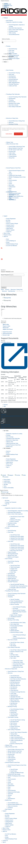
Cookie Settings (7, 482)
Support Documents (7, 331)
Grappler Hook (13, 568)
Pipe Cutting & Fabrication (15, 106)
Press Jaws (11, 52)
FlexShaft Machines (14, 84)
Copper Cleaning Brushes (16, 737)
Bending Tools (13, 710)
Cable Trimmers (12, 154)
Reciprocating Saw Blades (16, 625)
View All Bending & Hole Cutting (17, 622)
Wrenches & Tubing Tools (12, 118)
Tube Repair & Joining (13, 717)
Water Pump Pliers (14, 700)
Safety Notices (9, 228)
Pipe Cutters (13, 658)
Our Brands (6, 7)
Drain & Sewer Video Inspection (16, 29)
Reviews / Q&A (6, 335)
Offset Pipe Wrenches (15, 685)
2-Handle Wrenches (15, 701)
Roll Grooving (12, 101)
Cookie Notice (7, 481)
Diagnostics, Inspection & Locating (14, 22)
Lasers (10, 181)
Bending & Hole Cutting (14, 103)
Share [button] (2, 309)
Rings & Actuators (13, 53)
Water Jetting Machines (14, 82)
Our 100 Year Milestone (11, 245)
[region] (14, 131)
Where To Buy (7, 233)
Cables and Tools (13, 85)
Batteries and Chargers (14, 58)
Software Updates (10, 230)
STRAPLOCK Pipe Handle (15, 175)
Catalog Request (10, 226)
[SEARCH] (11, 281)
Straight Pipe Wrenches (15, 677)
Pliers (10, 188)
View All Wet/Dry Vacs (14, 194)
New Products (9, 20)
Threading (11, 100)
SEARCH (3, 287)
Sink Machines (12, 76)
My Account (5, 497)
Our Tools (6, 430)
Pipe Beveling (12, 98)
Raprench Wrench (14, 683)
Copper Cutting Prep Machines (17, 738)
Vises (10, 178)
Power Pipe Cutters (14, 656)
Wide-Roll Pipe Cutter (18, 667)
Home (2, 289)
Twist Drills (10, 793)
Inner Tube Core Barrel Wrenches (18, 679)
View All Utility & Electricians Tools (17, 146)
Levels (10, 183)
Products (6, 17)
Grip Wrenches (13, 703)
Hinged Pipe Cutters (17, 665)
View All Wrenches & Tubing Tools (17, 120)
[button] (14, 1)
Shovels (10, 795)
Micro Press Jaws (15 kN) (16, 550)
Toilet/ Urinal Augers (15, 567)
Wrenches (11, 122)
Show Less (3, 321)
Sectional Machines (13, 79)
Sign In (7, 467)
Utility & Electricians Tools (12, 143)
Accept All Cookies (18, 133)
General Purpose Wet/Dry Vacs (16, 196)
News (7, 239)
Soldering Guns (14, 728)
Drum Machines (12, 77)
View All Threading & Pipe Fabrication (17, 96)
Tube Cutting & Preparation (14, 729)
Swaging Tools (13, 715)
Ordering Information (7, 333)
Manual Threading (14, 604)
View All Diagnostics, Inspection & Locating (18, 510)
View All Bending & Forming (16, 709)
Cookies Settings (9, 133)
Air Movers (11, 199)
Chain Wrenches (14, 690)
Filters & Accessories (13, 197)
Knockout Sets (12, 151)
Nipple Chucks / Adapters (16, 615)
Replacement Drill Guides (14, 792)
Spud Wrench (13, 688)
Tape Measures (11, 798)
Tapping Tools (13, 629)
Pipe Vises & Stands (13, 105)
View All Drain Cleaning (14, 72)
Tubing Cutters (13, 733)
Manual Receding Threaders (19, 611)
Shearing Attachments (14, 55)
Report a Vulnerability (9, 487)
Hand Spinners (13, 570)
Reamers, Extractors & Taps (16, 651)
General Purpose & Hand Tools (13, 167)
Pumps (10, 173)
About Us (6, 236)
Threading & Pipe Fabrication (13, 94)
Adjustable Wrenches (15, 696)
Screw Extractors (12, 790)
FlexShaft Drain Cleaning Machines (18, 586)
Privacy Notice (7, 479)
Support (5, 216)
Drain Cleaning (9, 70)
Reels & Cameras (14, 521)
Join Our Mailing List (11, 240)
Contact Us (8, 231)
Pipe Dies (15, 613)
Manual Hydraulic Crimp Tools (16, 148)
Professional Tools (8, 5)
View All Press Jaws (15, 544)
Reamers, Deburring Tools (16, 743)
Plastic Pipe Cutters (15, 735)
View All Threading (14, 599)
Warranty (8, 221)
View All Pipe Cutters (18, 660)
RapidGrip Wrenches (15, 680)
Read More (3, 322)
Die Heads (15, 608)
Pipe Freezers (13, 723)
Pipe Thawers (13, 724)
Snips (9, 796)
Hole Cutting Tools (14, 624)
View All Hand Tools (15, 565)
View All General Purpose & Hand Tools (17, 765)
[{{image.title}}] (7, 297)
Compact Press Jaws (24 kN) (17, 547)
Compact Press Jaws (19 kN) (17, 548)
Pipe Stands (13, 645)
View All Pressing (13, 48)
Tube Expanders (14, 714)
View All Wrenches (14, 675)
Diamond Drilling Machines (19, 638)
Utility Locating (12, 32)
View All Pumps (14, 769)
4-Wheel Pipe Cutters (18, 662)
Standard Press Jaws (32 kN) (17, 545)
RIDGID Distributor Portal (12, 244)
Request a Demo (7, 234)
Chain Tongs (13, 693)
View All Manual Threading (19, 606)
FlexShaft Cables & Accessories (18, 587)
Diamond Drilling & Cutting (16, 632)
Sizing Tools (11, 157)
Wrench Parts (13, 704)
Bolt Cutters (11, 185)
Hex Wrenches (13, 687)
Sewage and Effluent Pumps (17, 772)
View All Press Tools (15, 534)
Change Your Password (10, 502)
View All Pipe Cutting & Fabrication (18, 650)
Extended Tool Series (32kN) (17, 536)
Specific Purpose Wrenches (16, 698)
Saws (10, 190)
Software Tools (9, 142)
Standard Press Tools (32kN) (17, 538)
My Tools (8, 220)
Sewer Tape (13, 572)
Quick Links (6, 456)
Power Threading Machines (16, 601)
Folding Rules (12, 186)
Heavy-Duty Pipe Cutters (18, 663)
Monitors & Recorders (15, 519)
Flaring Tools (13, 712)
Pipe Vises (12, 644)
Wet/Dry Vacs (9, 192)
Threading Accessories (15, 616)
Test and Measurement (14, 34)
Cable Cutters (12, 153)
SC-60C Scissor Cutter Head (15, 149)
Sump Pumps (13, 771)
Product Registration (11, 218)
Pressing (8, 46)
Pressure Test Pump (15, 726)
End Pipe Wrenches (15, 682)
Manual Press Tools (13, 56)
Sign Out (7, 503)
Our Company (7, 448)
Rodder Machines (13, 80)
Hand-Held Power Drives (16, 602)
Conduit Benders (13, 156)
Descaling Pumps (14, 721)
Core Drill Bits (13, 627)
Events (7, 242)
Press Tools (11, 50)
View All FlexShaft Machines (17, 584)
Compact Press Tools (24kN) (17, 539)
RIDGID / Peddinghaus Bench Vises (17, 177)
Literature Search (10, 225)
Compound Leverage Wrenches (17, 691)
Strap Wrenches (14, 695)
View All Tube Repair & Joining (17, 719)
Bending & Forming (13, 124)
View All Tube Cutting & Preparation (18, 732)
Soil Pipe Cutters (14, 654)
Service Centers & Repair (12, 223)
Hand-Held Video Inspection (15, 28)
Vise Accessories (13, 180)
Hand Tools (11, 74)
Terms (5, 486)
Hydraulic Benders (14, 630)
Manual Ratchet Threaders (19, 610)
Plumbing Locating (13, 31)
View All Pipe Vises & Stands (17, 642)
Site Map (6, 484)
